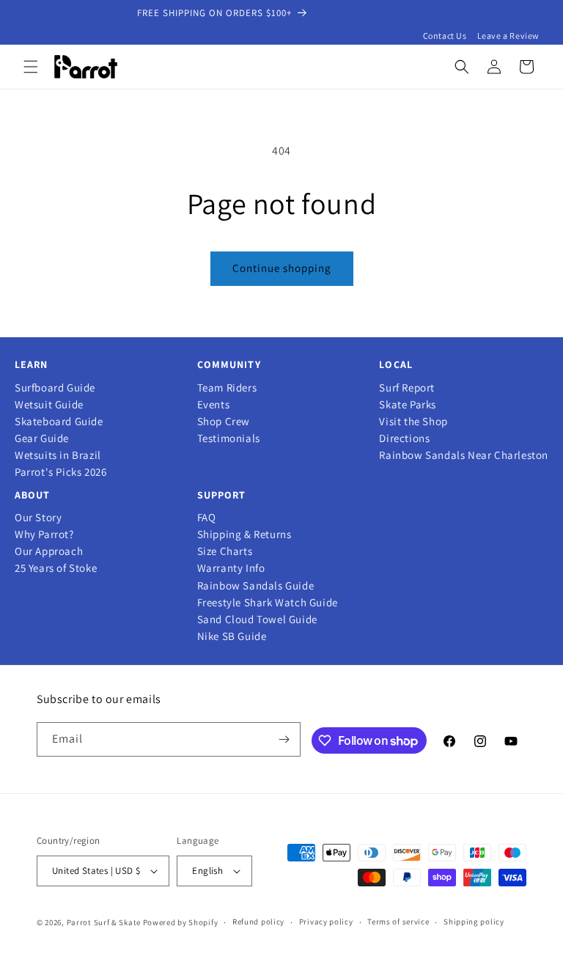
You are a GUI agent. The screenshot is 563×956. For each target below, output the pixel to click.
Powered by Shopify (180, 922)
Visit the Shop (413, 421)
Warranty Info (231, 568)
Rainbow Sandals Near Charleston (463, 455)
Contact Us (445, 35)
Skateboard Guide (59, 421)
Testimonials (228, 438)
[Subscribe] (284, 739)
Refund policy (258, 921)
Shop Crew (223, 421)
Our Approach (49, 551)
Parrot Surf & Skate (104, 922)
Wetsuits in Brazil (58, 455)
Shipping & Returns (244, 534)
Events (213, 404)
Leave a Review (508, 35)
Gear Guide (42, 438)
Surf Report (407, 387)
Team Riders (227, 387)
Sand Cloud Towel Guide (257, 619)
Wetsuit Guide (49, 404)
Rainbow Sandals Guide (255, 585)
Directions (404, 438)
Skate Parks (407, 404)
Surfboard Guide (55, 387)
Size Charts (225, 551)
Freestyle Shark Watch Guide (267, 602)
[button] (31, 67)
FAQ (206, 517)
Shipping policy (474, 921)
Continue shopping (281, 268)
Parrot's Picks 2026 (60, 472)
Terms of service (398, 921)
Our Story (38, 517)
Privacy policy (326, 921)
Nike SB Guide (232, 636)
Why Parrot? (44, 534)
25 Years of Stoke (56, 568)
